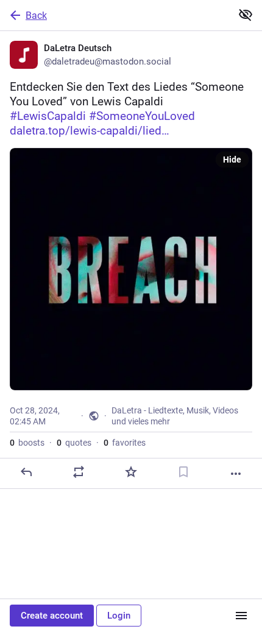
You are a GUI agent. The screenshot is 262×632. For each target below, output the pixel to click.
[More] (235, 473)
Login (118, 615)
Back (36, 15)
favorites (125, 443)
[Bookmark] (183, 472)
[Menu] (241, 615)
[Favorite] (131, 472)
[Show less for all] (245, 14)
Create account (52, 615)
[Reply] (26, 472)
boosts (27, 443)
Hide (232, 159)
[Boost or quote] (78, 472)
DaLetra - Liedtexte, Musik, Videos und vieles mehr (175, 416)
